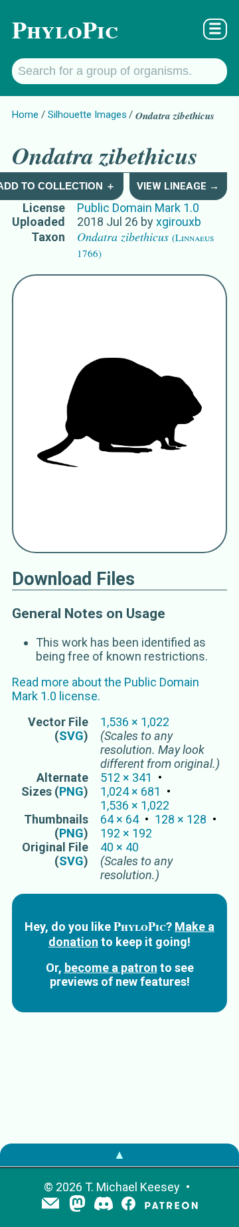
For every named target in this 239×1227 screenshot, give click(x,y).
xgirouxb (178, 222)
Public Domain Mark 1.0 (138, 208)
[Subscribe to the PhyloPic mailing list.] (50, 1204)
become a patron (110, 968)
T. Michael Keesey (132, 1187)
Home (25, 115)
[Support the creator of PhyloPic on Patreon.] (171, 1205)
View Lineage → (178, 186)
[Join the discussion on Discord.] (103, 1205)
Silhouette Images (87, 115)
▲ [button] (119, 1154)
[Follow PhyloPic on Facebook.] (128, 1205)
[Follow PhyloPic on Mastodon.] (77, 1204)
